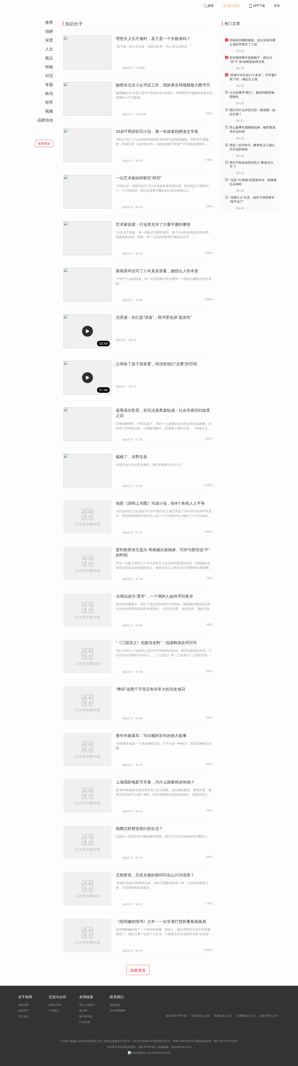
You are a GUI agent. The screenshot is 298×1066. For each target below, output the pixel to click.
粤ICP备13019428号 (226, 1041)
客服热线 (115, 1004)
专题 (49, 84)
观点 (49, 57)
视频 (49, 111)
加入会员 (233, 5)
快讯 (49, 93)
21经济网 (84, 1022)
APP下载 (259, 5)
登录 (277, 5)
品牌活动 (45, 120)
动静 (49, 31)
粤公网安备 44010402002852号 (151, 1052)
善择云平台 (55, 1004)
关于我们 (23, 1016)
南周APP (23, 1010)
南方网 (83, 1010)
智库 (49, 102)
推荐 (49, 22)
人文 (49, 48)
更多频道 (44, 143)
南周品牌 (23, 1004)
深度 (49, 40)
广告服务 (54, 1010)
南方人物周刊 (87, 1004)
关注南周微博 (117, 1010)
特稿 (49, 66)
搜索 (211, 5)
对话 (49, 75)
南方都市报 (85, 1016)
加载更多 (138, 970)
